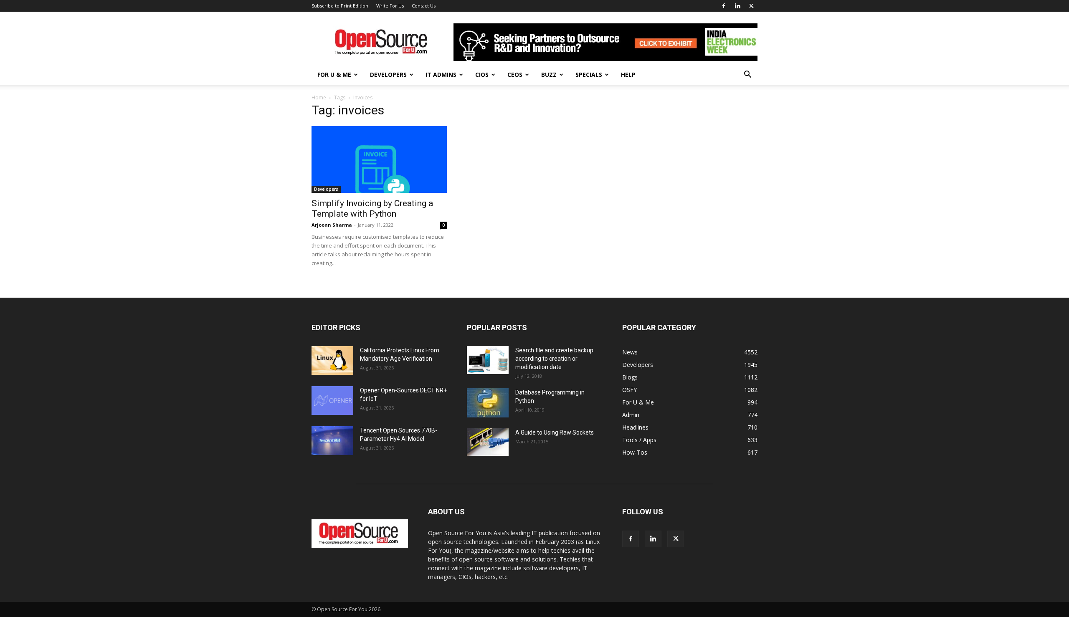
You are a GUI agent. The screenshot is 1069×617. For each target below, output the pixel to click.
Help (628, 74)
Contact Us (424, 6)
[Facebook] (723, 6)
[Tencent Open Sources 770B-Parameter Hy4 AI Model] (332, 440)
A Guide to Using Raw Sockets (554, 432)
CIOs (482, 74)
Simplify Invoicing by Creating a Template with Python (372, 208)
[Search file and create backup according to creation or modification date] (488, 360)
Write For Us (390, 6)
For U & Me (334, 74)
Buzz (549, 74)
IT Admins (441, 74)
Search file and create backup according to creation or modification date (554, 358)
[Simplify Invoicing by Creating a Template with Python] (379, 159)
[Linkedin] (737, 6)
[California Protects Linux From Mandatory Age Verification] (332, 360)
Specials (588, 74)
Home (319, 97)
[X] (751, 6)
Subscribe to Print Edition (340, 6)
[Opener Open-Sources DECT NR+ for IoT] (332, 400)
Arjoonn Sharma (332, 225)
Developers (388, 74)
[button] (747, 75)
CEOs (514, 74)
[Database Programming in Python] (488, 402)
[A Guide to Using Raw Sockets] (488, 442)
